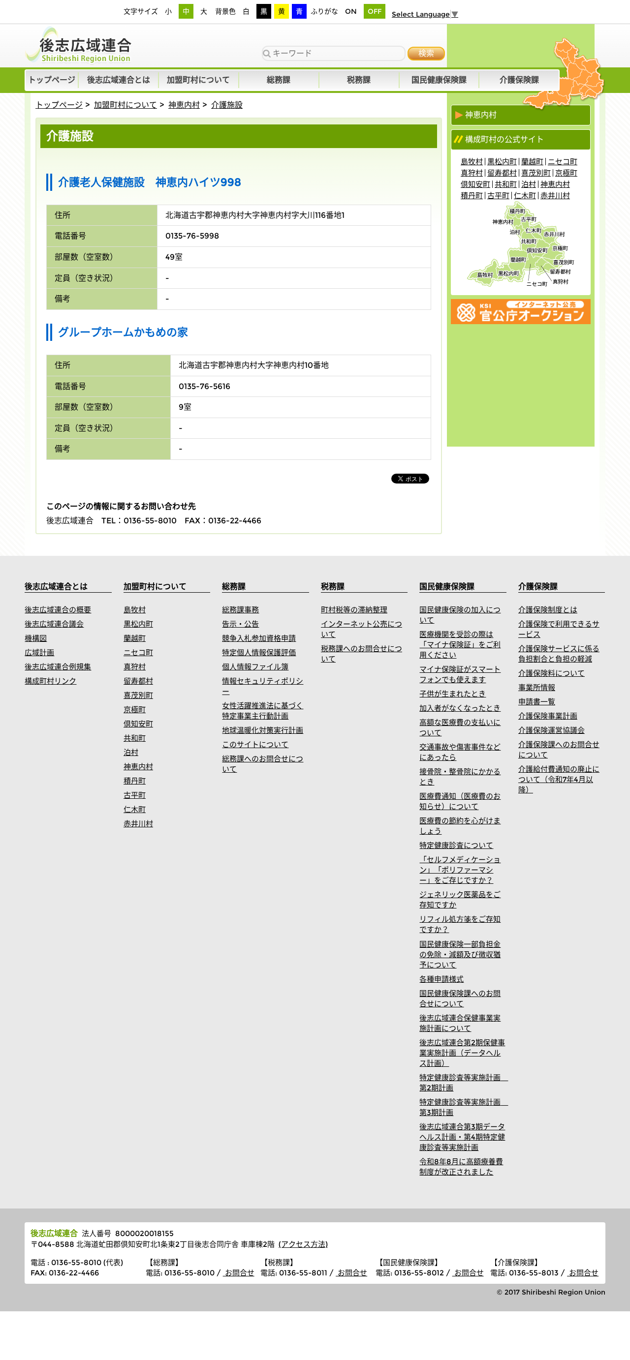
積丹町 (472, 195)
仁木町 (525, 195)
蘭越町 (532, 161)
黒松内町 (502, 161)
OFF (374, 11)
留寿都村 (502, 173)
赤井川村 (555, 195)
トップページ (59, 105)
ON (351, 11)
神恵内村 (184, 105)
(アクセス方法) (303, 1244)
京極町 (566, 173)
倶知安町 (475, 184)
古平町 (498, 195)
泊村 (528, 184)
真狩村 (472, 173)
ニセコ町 (562, 161)
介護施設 (227, 105)
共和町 (506, 184)
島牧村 (472, 161)
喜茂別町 (536, 173)
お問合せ (238, 1272)
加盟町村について (125, 105)
